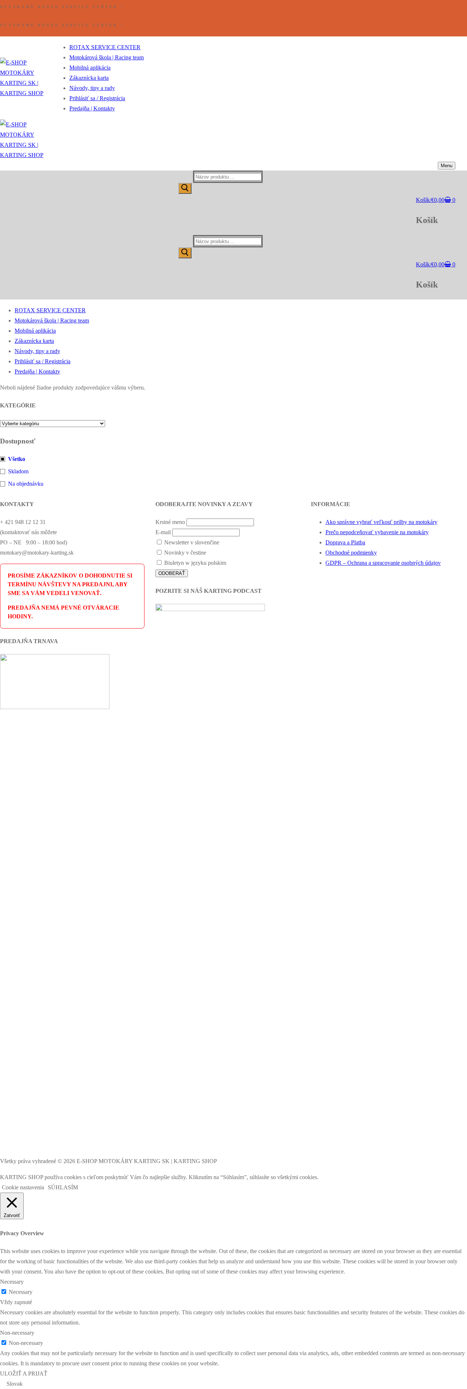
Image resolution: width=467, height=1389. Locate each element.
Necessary (20, 1292)
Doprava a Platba (345, 542)
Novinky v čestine (184, 552)
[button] (233, 1384)
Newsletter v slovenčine (191, 542)
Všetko (16, 459)
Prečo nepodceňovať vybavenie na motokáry (377, 532)
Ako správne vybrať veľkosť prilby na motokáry (381, 522)
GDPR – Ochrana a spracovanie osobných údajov (383, 563)
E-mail (163, 532)
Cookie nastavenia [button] (23, 1187)
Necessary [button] (12, 1282)
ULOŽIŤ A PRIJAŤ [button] (23, 1373)
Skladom (18, 471)
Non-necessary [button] (17, 1333)
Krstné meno (170, 522)
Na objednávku (25, 484)
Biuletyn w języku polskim (194, 563)
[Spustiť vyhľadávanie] (185, 188)
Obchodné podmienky (351, 552)
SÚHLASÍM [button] (63, 1187)
